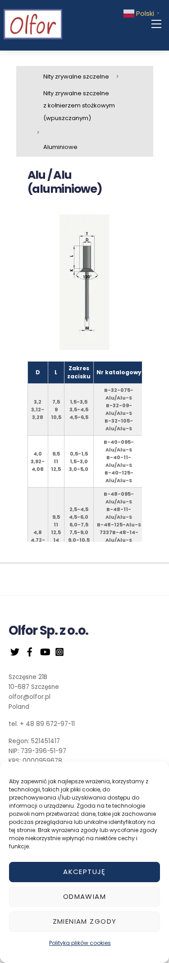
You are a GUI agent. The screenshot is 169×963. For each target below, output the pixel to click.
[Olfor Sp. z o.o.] (33, 24)
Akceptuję (84, 871)
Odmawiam (84, 896)
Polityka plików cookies (80, 943)
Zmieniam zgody (85, 921)
